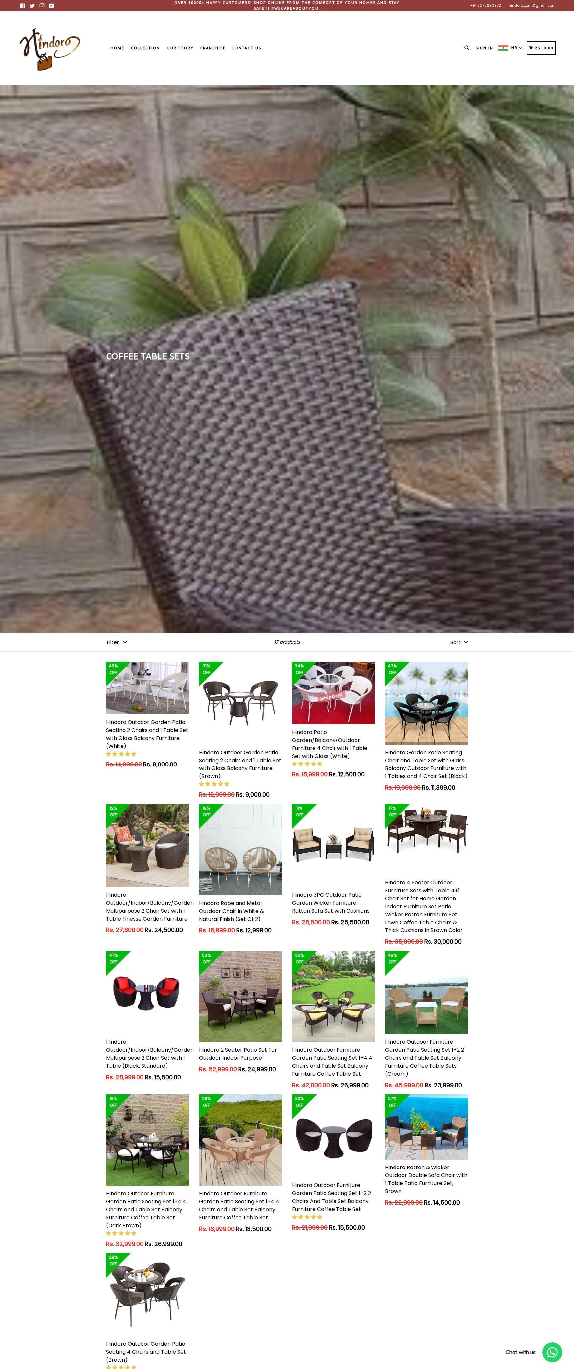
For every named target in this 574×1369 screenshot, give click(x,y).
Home (117, 48)
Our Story (180, 48)
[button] (122, 753)
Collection (145, 48)
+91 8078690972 (485, 5)
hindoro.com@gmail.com (532, 5)
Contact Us (246, 48)
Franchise (213, 48)
